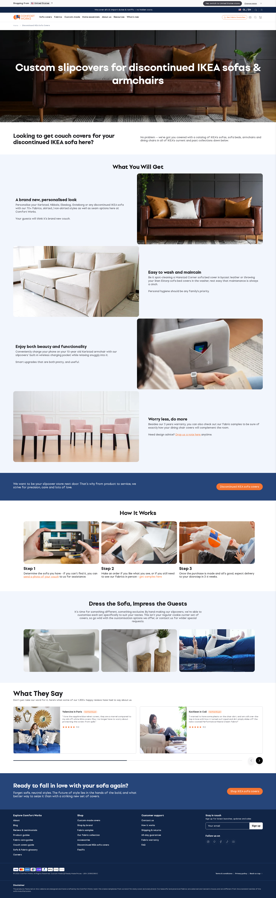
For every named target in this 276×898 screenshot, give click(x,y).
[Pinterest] (214, 841)
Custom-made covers (88, 820)
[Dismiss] (261, 3)
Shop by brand (85, 825)
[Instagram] (208, 841)
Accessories (83, 840)
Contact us (147, 820)
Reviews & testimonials (25, 830)
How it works (148, 825)
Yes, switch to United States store (222, 3)
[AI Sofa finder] (250, 17)
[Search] (255, 17)
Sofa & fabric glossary (25, 850)
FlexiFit (81, 850)
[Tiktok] (227, 841)
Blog (15, 825)
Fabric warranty (150, 840)
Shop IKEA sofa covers (245, 791)
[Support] (256, 10)
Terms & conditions (223, 874)
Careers (17, 855)
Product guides (21, 835)
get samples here (150, 576)
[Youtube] (233, 841)
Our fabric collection (88, 835)
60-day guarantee (151, 835)
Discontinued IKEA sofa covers (239, 486)
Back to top (255, 874)
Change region (250, 3)
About (16, 820)
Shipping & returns (151, 830)
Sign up (256, 825)
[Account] (261, 10)
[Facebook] (220, 841)
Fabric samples (85, 830)
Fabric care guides (23, 840)
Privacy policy (241, 874)
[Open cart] (260, 17)
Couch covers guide (23, 845)
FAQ (143, 845)
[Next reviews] (259, 760)
